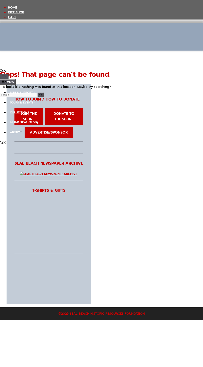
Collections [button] (19, 112)
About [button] (15, 132)
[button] (3, 71)
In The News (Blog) (24, 122)
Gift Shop (16, 12)
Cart (12, 17)
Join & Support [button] (21, 93)
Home (12, 7)
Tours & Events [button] (22, 103)
